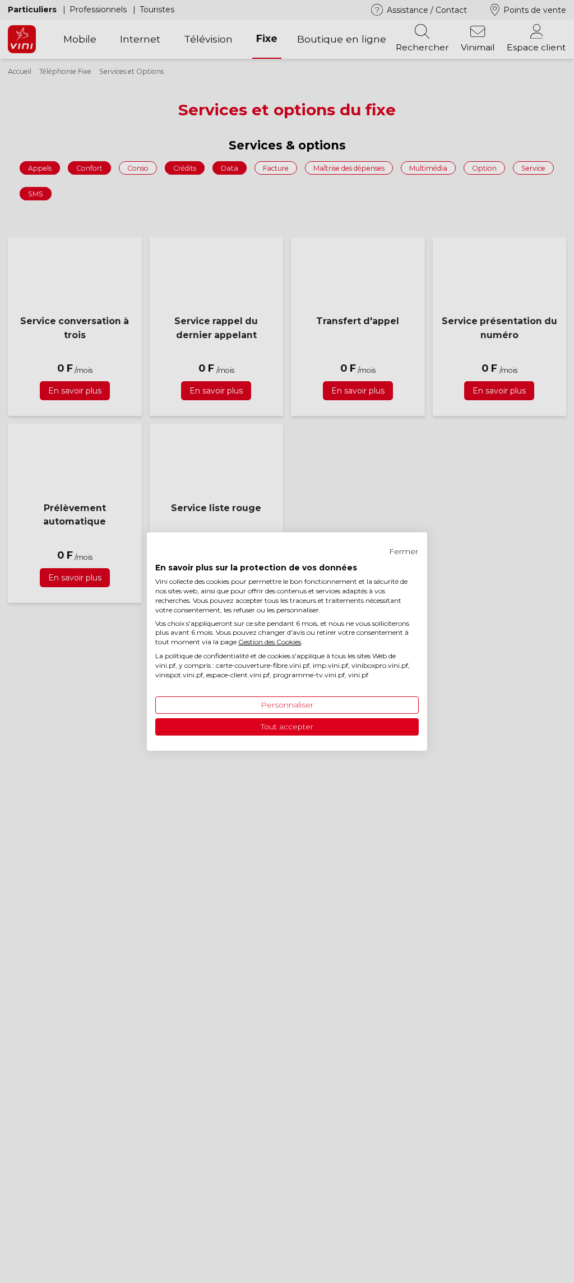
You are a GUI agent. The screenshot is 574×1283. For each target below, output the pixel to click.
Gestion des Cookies (269, 642)
